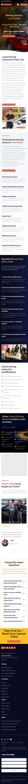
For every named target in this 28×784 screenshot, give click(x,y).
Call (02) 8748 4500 (6, 1)
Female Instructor (9, 196)
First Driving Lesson (9, 177)
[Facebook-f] (8, 739)
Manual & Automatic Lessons (13, 186)
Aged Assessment (9, 226)
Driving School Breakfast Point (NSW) (20, 434)
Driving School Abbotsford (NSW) (7, 439)
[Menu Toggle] (18, 5)
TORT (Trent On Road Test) (12, 206)
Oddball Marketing (6, 781)
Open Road (6, 216)
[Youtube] (11, 739)
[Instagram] (2, 739)
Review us (4, 659)
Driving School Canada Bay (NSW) (20, 441)
